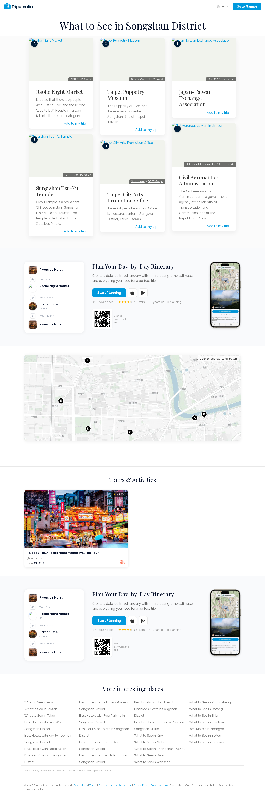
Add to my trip (75, 123)
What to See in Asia (38, 702)
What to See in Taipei (39, 716)
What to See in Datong (206, 709)
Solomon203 (138, 79)
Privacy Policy (141, 785)
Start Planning (109, 293)
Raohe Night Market (59, 92)
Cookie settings (159, 785)
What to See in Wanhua (206, 722)
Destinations (81, 785)
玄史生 (212, 79)
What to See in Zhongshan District (159, 749)
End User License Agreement (115, 785)
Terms (92, 785)
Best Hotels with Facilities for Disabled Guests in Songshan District (45, 755)
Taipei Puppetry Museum (125, 95)
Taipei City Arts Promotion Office (127, 197)
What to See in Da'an (149, 755)
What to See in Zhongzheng (210, 702)
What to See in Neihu (149, 742)
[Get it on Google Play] (143, 292)
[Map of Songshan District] (132, 398)
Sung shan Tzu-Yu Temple (57, 191)
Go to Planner (247, 6)
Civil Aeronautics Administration (199, 180)
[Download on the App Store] (132, 292)
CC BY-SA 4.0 (155, 79)
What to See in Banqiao (206, 742)
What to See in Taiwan (40, 709)
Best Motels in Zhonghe (206, 729)
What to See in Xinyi (148, 735)
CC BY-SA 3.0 (83, 175)
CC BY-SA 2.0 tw (81, 79)
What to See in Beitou (205, 735)
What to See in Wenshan (152, 762)
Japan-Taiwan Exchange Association (195, 98)
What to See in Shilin (204, 716)
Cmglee (69, 175)
